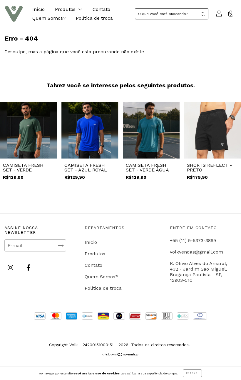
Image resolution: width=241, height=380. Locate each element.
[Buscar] (203, 14)
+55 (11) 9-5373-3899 (193, 240)
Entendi (192, 373)
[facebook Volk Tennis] (28, 268)
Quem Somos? (49, 18)
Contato (101, 9)
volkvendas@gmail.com (196, 252)
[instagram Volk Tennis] (11, 268)
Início (38, 9)
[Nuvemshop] (120, 354)
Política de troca (94, 18)
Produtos (66, 9)
